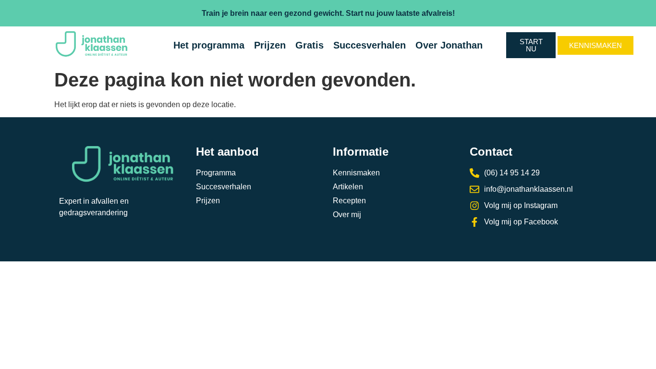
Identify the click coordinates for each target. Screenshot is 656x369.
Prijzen (270, 45)
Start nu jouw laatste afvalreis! (400, 13)
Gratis (309, 45)
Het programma (208, 45)
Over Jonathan (449, 45)
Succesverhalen (369, 45)
